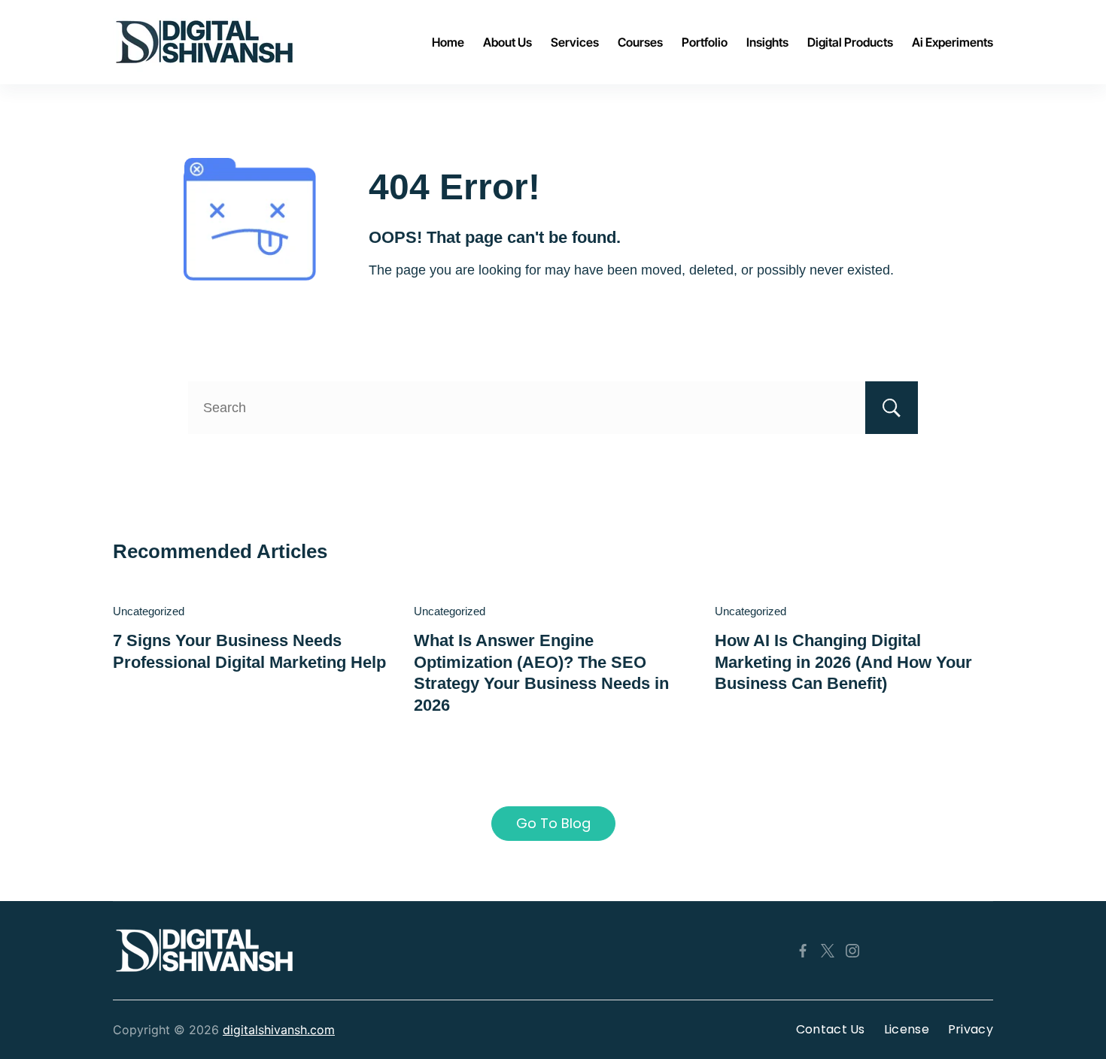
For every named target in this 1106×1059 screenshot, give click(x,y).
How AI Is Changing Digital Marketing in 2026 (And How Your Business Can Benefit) (843, 662)
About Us (507, 42)
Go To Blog (553, 823)
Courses (640, 42)
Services (575, 42)
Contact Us (830, 1029)
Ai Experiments (952, 42)
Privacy (970, 1029)
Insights (767, 42)
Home (448, 42)
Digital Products (850, 42)
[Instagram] (852, 950)
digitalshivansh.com (279, 1029)
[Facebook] (803, 950)
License (906, 1029)
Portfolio (705, 42)
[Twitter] (827, 950)
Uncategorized (148, 611)
